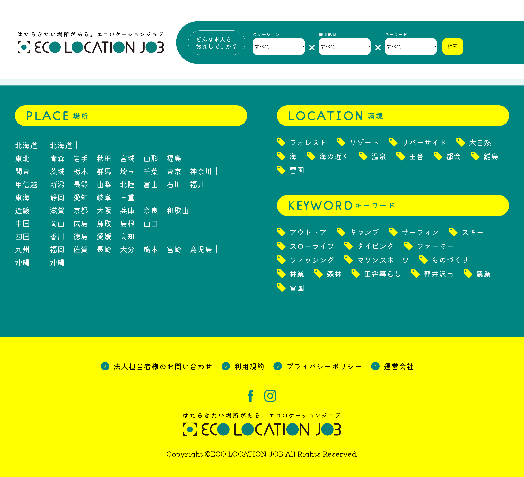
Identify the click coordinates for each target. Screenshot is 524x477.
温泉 (378, 156)
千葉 (150, 171)
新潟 (57, 184)
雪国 (296, 170)
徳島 (80, 236)
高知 (127, 236)
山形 (150, 158)
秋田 (103, 158)
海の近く (334, 156)
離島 (490, 156)
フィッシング (311, 260)
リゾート (364, 142)
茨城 (57, 171)
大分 (127, 249)
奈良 (150, 210)
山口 (150, 223)
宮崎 (173, 249)
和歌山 (177, 210)
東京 (173, 171)
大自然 (480, 142)
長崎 (103, 249)
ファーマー (435, 246)
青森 (57, 158)
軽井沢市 (439, 273)
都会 (453, 156)
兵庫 (127, 210)
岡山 (57, 223)
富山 (150, 184)
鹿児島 (201, 249)
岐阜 (103, 197)
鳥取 (103, 223)
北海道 (61, 145)
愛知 (80, 197)
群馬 (103, 171)
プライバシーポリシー (324, 366)
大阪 (103, 210)
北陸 (127, 184)
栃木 (80, 171)
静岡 (57, 197)
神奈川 (201, 171)
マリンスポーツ (383, 260)
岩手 (80, 158)
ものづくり (450, 260)
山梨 (103, 184)
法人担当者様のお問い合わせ (163, 366)
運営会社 (399, 366)
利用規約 (249, 366)
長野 (80, 184)
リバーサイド (423, 142)
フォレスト (308, 142)
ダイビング (375, 246)
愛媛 (103, 236)
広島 (80, 223)
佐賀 (80, 249)
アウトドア (308, 232)
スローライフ (311, 246)
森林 (334, 273)
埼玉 (127, 171)
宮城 (127, 158)
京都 (80, 210)
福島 (173, 158)
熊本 (150, 249)
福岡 (57, 249)
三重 (127, 197)
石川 (173, 184)
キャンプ (364, 232)
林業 (296, 273)
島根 (127, 223)
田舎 (416, 156)
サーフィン (420, 232)
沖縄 (57, 262)
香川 (57, 236)
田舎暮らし (382, 273)
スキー (472, 232)
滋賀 (57, 210)
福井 (197, 184)
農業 (483, 273)
